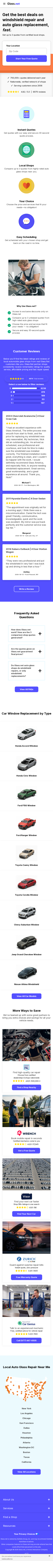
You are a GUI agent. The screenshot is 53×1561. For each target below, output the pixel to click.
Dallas (27, 1428)
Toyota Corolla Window (26, 895)
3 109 (28, 395)
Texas (26, 1457)
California (26, 1462)
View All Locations (27, 1472)
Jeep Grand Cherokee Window (26, 954)
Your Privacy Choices (24, 1534)
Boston (26, 1452)
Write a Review (26, 589)
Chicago (26, 1418)
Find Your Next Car (26, 1214)
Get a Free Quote (26, 1150)
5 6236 (28, 388)
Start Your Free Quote (26, 58)
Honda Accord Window (26, 746)
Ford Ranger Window (26, 835)
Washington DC (26, 1447)
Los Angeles (27, 1413)
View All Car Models (26, 996)
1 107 (27, 403)
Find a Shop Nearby (26, 1087)
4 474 (28, 392)
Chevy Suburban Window (26, 924)
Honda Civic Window (26, 775)
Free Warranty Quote (26, 1277)
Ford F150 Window (26, 805)
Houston (26, 1433)
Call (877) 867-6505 (26, 1340)
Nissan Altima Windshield (26, 984)
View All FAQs (26, 689)
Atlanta (26, 1442)
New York (26, 1408)
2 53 (27, 399)
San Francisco (26, 1423)
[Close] (48, 1556)
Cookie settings (7, 1559)
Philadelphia (26, 1437)
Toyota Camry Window (26, 865)
